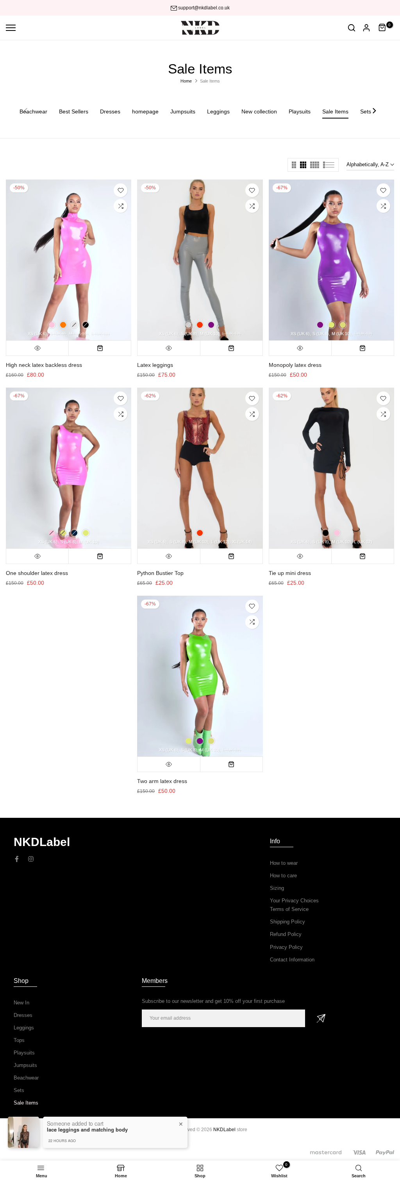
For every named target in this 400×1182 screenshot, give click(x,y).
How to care (283, 875)
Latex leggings (155, 365)
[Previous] (26, 111)
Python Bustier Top (160, 573)
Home (186, 81)
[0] (382, 27)
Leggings (24, 1028)
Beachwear (26, 1078)
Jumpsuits (25, 1065)
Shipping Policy (287, 922)
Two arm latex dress (162, 781)
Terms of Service (289, 909)
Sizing (277, 888)
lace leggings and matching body (87, 1129)
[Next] (373, 111)
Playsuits (24, 1053)
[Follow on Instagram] (31, 859)
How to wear (284, 863)
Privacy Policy (286, 947)
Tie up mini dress (290, 573)
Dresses (23, 1015)
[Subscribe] (321, 1018)
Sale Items (26, 1103)
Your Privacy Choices (294, 901)
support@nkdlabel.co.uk (204, 8)
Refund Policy (286, 934)
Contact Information (292, 960)
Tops (19, 1040)
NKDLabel (224, 1129)
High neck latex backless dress (44, 365)
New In (21, 1003)
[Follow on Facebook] (17, 859)
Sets (19, 1090)
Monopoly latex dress (295, 365)
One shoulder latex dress (37, 573)
